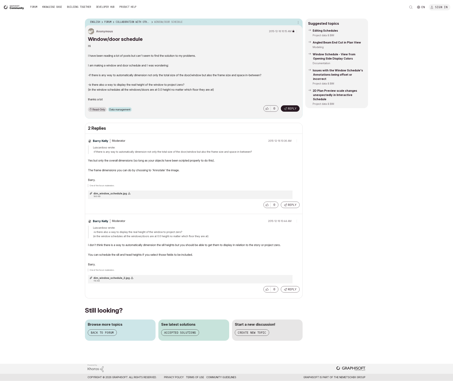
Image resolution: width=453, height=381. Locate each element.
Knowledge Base (52, 6)
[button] (267, 108)
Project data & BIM (323, 35)
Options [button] (297, 22)
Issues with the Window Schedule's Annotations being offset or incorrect (338, 75)
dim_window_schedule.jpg (110, 193)
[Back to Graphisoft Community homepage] (14, 6)
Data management (119, 109)
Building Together (79, 6)
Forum (33, 6)
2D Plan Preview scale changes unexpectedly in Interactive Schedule (335, 95)
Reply (292, 108)
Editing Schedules (325, 30)
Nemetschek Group (352, 377)
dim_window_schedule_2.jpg (111, 277)
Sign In (441, 7)
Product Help (127, 6)
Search (411, 7)
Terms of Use (195, 377)
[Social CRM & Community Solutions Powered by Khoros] (96, 368)
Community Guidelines (221, 377)
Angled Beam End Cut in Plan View (337, 42)
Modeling (318, 47)
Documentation (321, 63)
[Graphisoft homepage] (350, 369)
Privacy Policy (174, 377)
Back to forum (102, 332)
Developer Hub (105, 6)
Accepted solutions (180, 332)
